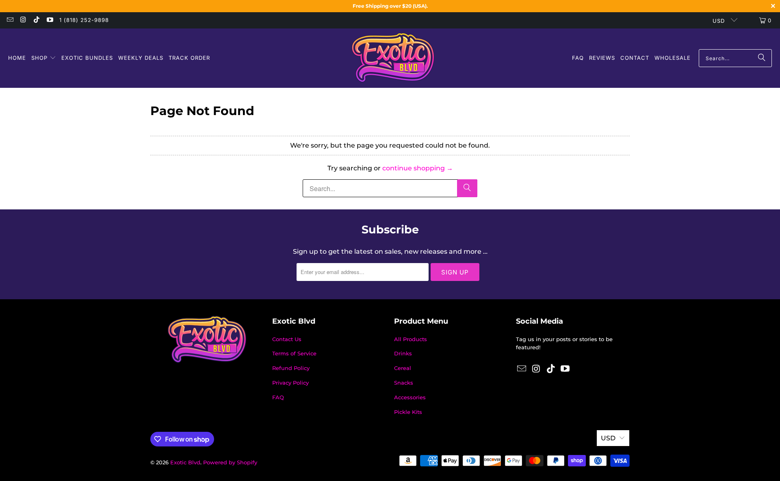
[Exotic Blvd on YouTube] (49, 20)
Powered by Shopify (230, 462)
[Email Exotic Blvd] (9, 20)
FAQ (278, 397)
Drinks (403, 353)
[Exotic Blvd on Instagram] (22, 20)
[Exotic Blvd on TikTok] (36, 20)
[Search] (762, 58)
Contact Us (286, 339)
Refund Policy (291, 368)
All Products (410, 339)
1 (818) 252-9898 (84, 20)
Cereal (402, 368)
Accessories (410, 397)
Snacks (403, 382)
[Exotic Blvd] (393, 58)
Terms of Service (294, 353)
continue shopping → (417, 168)
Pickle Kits (408, 412)
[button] (43, 58)
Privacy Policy (290, 382)
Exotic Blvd (185, 462)
